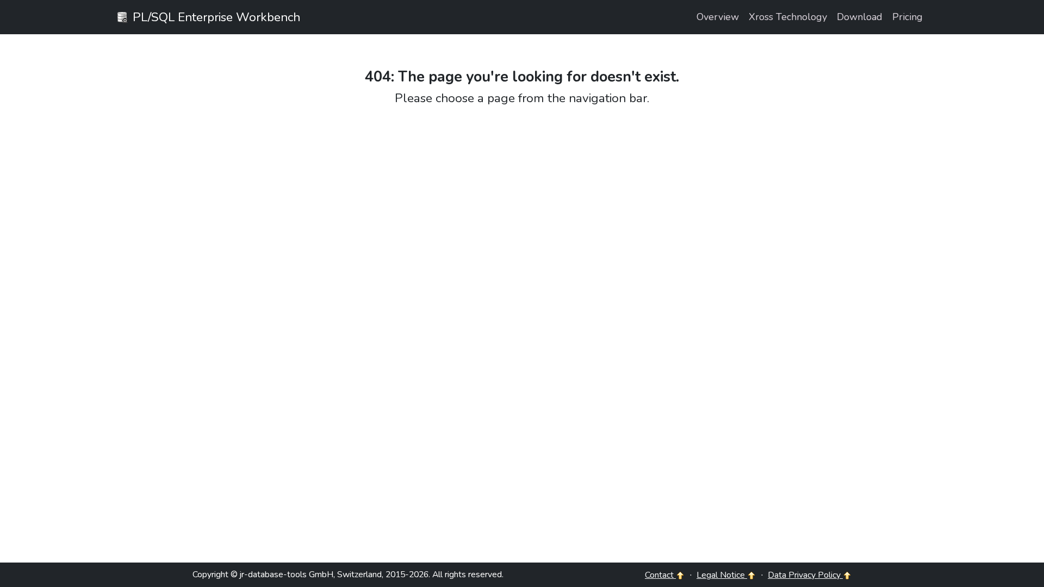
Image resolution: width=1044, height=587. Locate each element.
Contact (660, 575)
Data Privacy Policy (805, 575)
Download (860, 16)
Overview (718, 16)
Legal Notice (722, 575)
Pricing (907, 16)
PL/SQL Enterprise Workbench (214, 17)
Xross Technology (788, 16)
